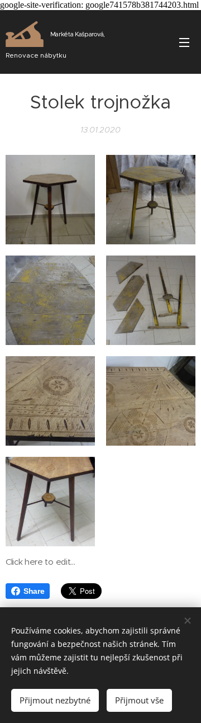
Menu (184, 42)
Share (33, 591)
